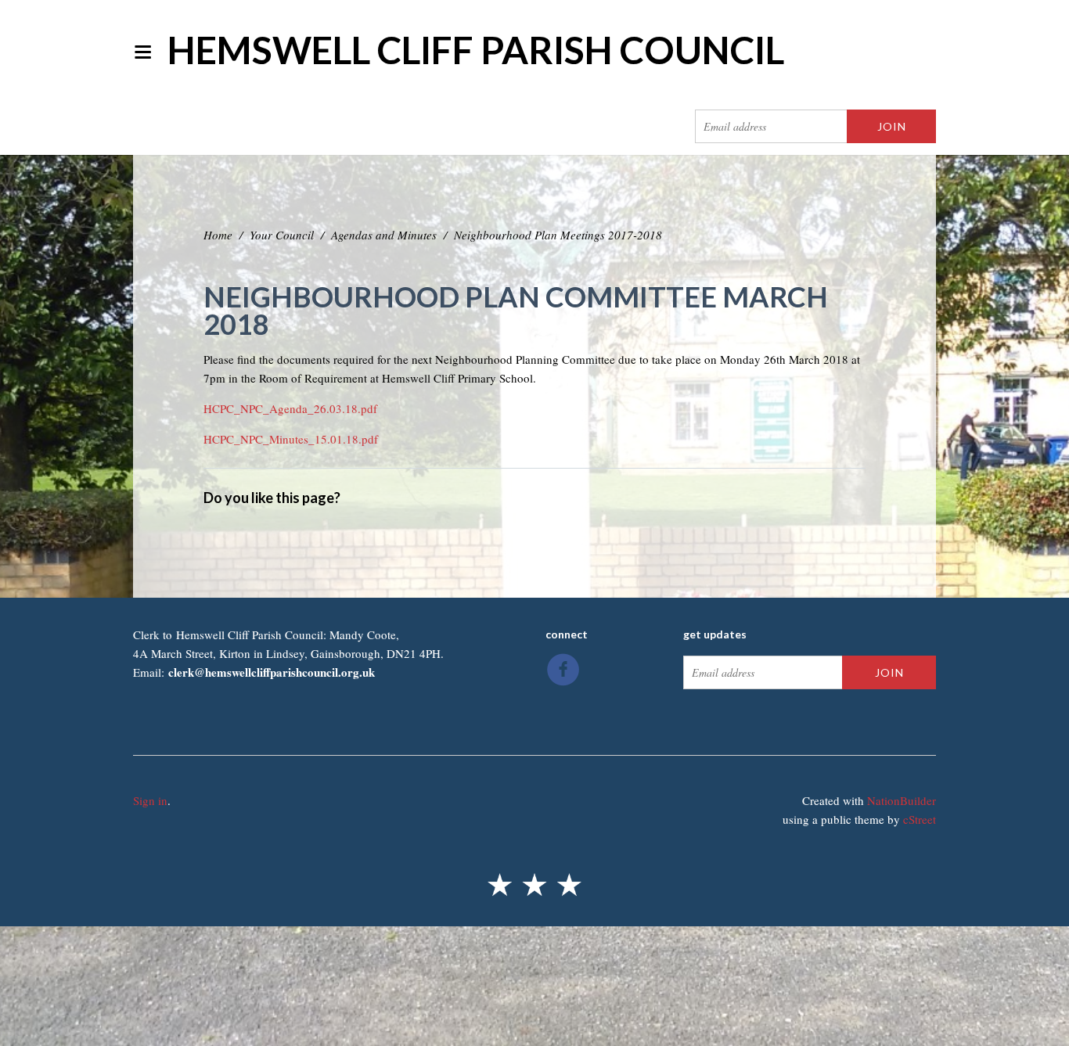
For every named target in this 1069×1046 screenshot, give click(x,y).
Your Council (282, 235)
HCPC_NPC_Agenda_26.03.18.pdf (290, 408)
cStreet (919, 819)
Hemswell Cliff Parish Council (475, 49)
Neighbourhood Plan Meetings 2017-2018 (558, 235)
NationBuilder (901, 800)
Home (217, 235)
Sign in (150, 800)
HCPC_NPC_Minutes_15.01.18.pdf (290, 439)
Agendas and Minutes (384, 235)
